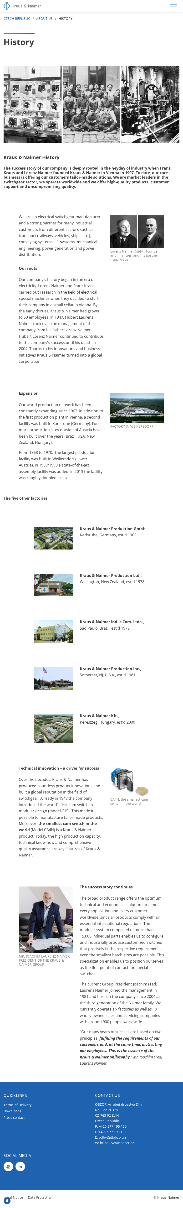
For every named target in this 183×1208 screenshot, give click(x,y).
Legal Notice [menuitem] (13, 1197)
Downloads (12, 1111)
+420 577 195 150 (113, 1126)
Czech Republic (17, 18)
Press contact (14, 1117)
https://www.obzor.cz (117, 1143)
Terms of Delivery (17, 1105)
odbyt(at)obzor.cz (112, 1137)
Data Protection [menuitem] (40, 1197)
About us (44, 18)
